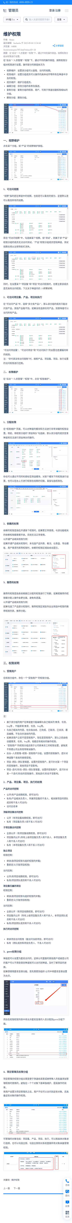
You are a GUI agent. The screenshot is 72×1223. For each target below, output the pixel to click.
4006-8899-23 (26, 2)
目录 (59, 19)
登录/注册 (55, 10)
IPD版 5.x (10, 19)
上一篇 (6, 1188)
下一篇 (17, 1188)
